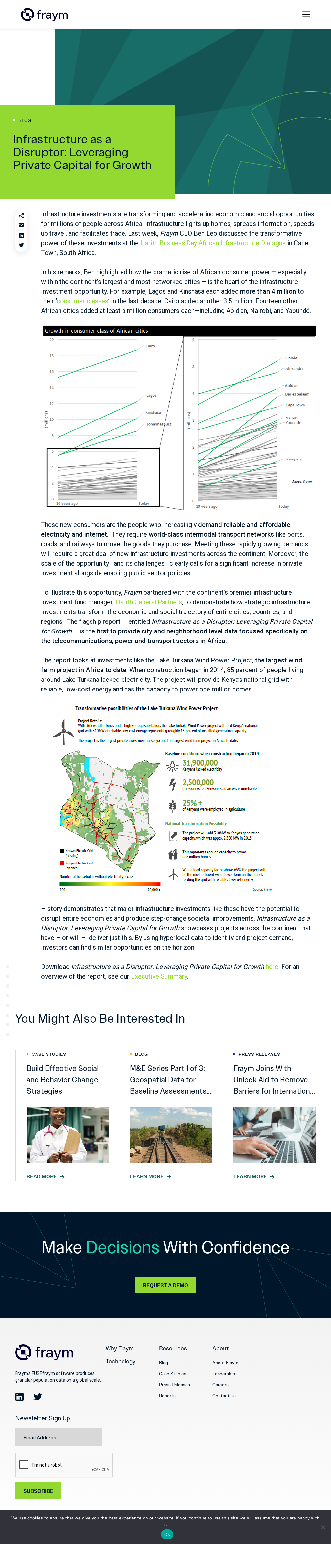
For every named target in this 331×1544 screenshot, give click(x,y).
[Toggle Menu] (307, 14)
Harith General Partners (148, 602)
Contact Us (224, 1395)
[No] (323, 1527)
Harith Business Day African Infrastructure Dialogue (213, 243)
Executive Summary (159, 976)
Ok (167, 1534)
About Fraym (225, 1363)
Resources (173, 1348)
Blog (163, 1363)
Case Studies (172, 1374)
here (272, 967)
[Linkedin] (21, 235)
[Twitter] (21, 245)
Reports (167, 1395)
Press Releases (174, 1385)
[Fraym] (44, 14)
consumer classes (82, 301)
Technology (120, 1361)
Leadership (223, 1374)
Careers (220, 1385)
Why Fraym (120, 1348)
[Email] (21, 225)
